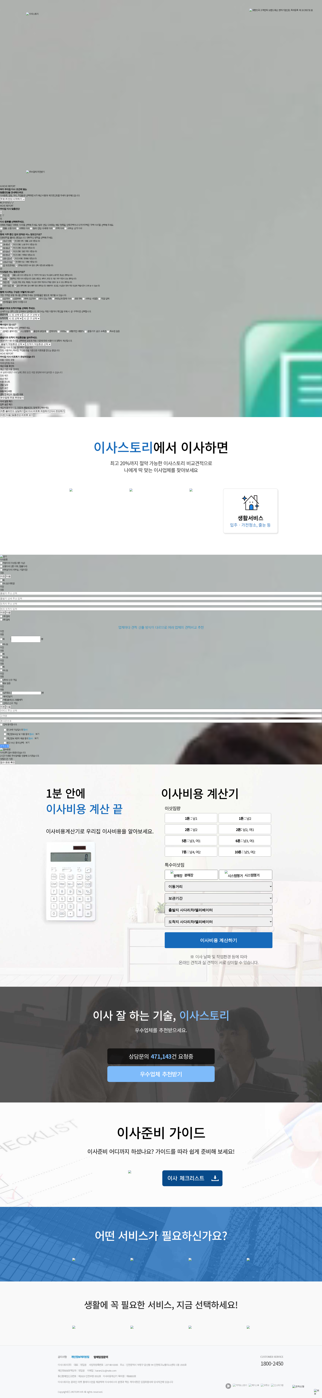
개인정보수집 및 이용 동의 (20, 734)
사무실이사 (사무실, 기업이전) (14, 569)
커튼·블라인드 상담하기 (12, 411)
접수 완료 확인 (7, 762)
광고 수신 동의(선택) (15, 742)
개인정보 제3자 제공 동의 (20, 738)
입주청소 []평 (23, 692)
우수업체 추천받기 (161, 1074)
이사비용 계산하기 (218, 940)
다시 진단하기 (58, 411)
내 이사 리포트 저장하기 (37, 411)
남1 (191, 818)
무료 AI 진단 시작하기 (12, 199)
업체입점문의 (101, 1357)
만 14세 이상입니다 (17, 729)
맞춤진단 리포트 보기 (22, 415)
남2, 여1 (245, 829)
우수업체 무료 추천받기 (12, 397)
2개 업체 (6, 616)
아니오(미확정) (8, 583)
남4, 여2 (191, 851)
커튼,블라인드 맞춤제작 (13, 699)
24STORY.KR (76, 1392)
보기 (37, 733)
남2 (245, 818)
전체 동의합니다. (10, 724)
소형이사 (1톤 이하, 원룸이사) (14, 566)
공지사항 (62, 1357)
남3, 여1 (191, 840)
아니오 (5, 644)
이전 (2, 415)
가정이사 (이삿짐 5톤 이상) (13, 562)
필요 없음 (6, 683)
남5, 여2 (245, 851)
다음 (8, 415)
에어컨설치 (7, 696)
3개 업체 (6, 619)
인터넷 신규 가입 (9, 679)
